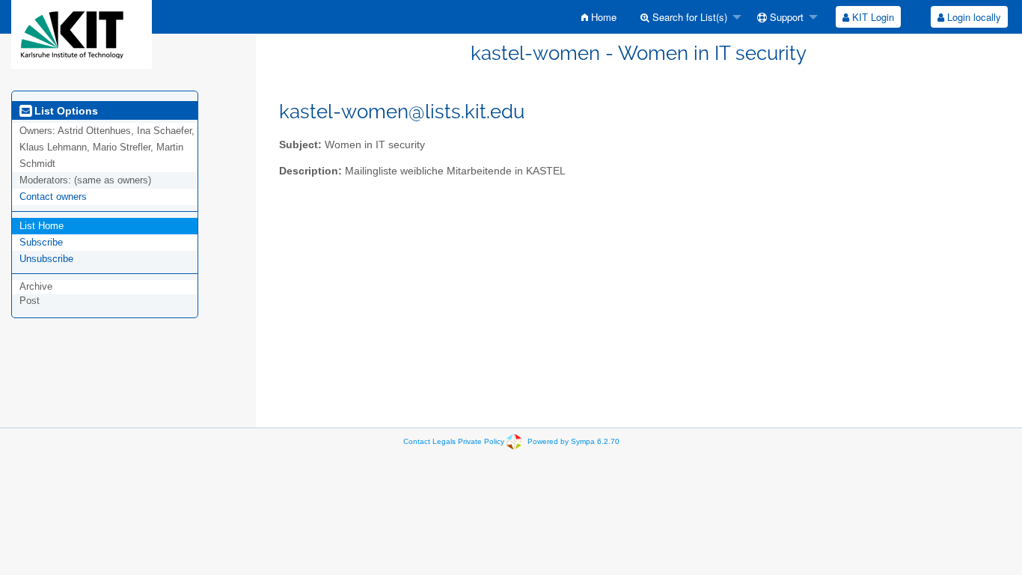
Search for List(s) (688, 17)
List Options (64, 111)
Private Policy (481, 441)
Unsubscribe (46, 258)
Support (785, 17)
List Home (41, 225)
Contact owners (53, 196)
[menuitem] (598, 17)
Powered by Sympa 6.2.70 (573, 441)
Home (602, 17)
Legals (444, 441)
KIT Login (871, 17)
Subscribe (41, 242)
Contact (416, 441)
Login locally (972, 17)
